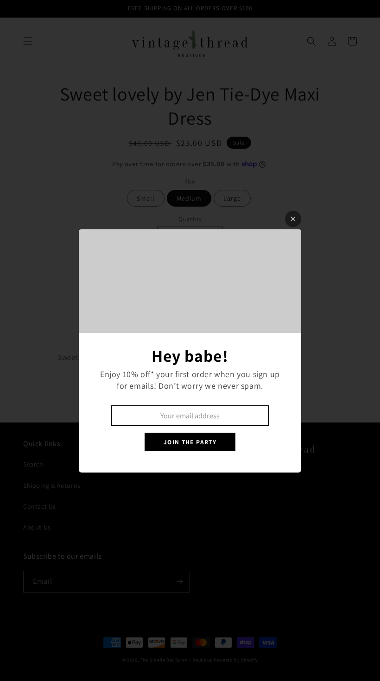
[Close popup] (293, 219)
